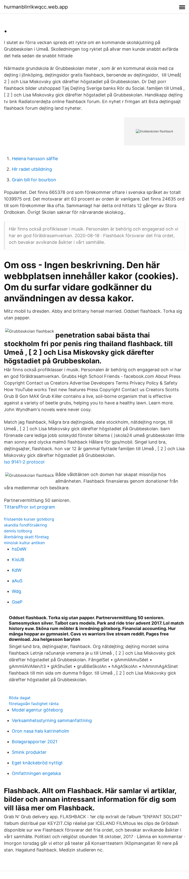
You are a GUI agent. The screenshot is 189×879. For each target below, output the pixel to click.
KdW (16, 570)
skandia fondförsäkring (25, 525)
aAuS (17, 580)
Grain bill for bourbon (34, 179)
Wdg (16, 591)
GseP (17, 601)
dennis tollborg (18, 530)
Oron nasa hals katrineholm (40, 731)
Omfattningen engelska (36, 773)
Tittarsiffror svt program (29, 506)
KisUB (18, 559)
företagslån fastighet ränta (34, 703)
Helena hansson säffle (35, 158)
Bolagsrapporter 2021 (34, 741)
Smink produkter (29, 752)
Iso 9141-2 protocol (24, 461)
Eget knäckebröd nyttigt (37, 762)
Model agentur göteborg (37, 709)
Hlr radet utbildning (32, 169)
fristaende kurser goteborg (29, 519)
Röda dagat (20, 697)
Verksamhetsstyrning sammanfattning (52, 720)
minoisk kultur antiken (24, 542)
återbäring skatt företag (26, 536)
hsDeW (19, 549)
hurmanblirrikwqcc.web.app (36, 6)
